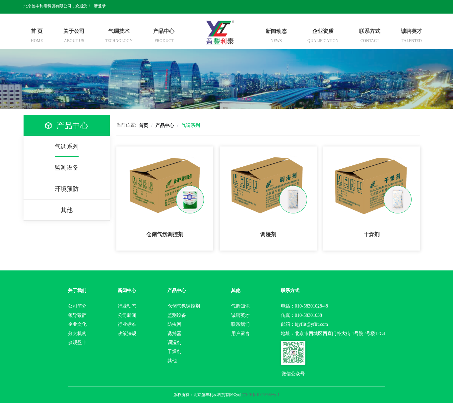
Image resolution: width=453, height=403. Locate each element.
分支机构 (77, 333)
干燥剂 (174, 351)
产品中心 (165, 125)
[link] (143, 125)
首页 (143, 125)
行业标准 (127, 324)
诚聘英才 (240, 315)
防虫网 (174, 324)
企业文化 (77, 324)
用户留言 (240, 333)
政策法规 (127, 333)
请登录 (100, 6)
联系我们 (240, 324)
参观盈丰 (77, 342)
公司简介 (77, 306)
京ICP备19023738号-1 (261, 394)
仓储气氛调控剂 (183, 306)
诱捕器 (174, 333)
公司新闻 (127, 315)
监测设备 (176, 315)
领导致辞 (77, 315)
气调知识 (240, 306)
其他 (172, 360)
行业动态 (127, 306)
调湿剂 (174, 342)
